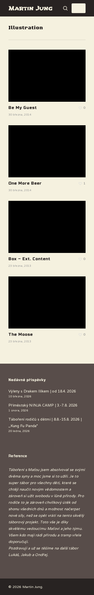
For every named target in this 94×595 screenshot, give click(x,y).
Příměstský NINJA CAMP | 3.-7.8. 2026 (43, 405)
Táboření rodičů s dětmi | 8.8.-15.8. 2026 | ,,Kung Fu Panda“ (45, 422)
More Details (48, 72)
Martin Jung (30, 8)
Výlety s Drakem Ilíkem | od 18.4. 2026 (42, 391)
